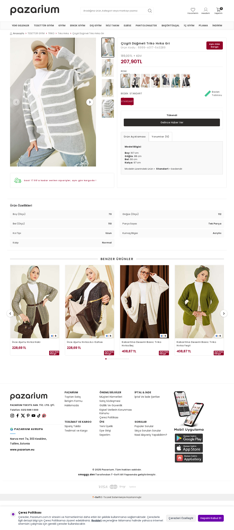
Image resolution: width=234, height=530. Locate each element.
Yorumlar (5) (160, 136)
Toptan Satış (73, 397)
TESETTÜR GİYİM (44, 25)
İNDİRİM (217, 25)
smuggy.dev (86, 474)
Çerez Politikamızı (55, 520)
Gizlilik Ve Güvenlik (110, 405)
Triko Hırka (63, 33)
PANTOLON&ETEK (146, 25)
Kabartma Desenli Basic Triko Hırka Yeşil (196, 343)
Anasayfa (18, 33)
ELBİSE (127, 25)
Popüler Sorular (144, 426)
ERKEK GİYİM (77, 25)
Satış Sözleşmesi (109, 401)
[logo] (34, 11)
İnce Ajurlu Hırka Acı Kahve (85, 342)
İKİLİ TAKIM (112, 25)
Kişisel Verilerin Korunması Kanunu (115, 411)
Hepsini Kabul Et (210, 518)
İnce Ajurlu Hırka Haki (26, 342)
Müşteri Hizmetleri (110, 397)
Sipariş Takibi (73, 426)
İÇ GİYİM (189, 25)
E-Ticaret (106, 497)
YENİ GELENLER (20, 25)
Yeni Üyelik (106, 426)
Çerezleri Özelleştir (181, 518)
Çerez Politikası (108, 417)
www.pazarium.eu (22, 449)
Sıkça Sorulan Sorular (148, 430)
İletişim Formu (73, 401)
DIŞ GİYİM (95, 25)
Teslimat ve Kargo (76, 430)
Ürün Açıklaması (135, 136)
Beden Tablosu (217, 93)
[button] (16, 102)
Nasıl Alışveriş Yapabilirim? (151, 435)
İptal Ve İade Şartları (147, 397)
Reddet (96, 520)
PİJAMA (203, 25)
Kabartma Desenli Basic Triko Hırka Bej (141, 343)
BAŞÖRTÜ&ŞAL (170, 25)
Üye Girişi (105, 430)
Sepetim (104, 435)
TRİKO (51, 33)
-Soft (96, 497)
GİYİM (61, 25)
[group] (53, 102)
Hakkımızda (72, 405)
